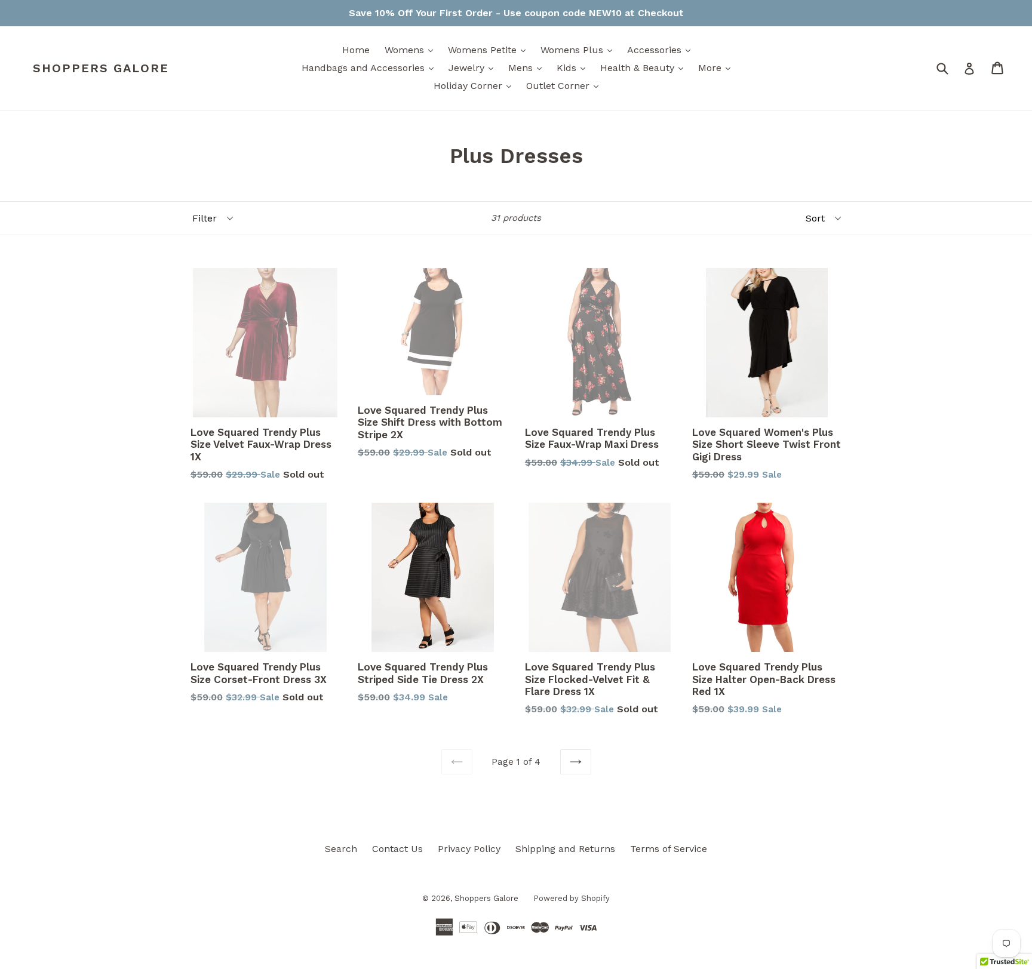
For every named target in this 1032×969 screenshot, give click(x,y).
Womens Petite (490, 50)
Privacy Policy (469, 848)
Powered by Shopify (571, 898)
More (717, 67)
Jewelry (474, 67)
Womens (412, 50)
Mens (528, 67)
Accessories (661, 50)
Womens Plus (579, 50)
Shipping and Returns (565, 848)
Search (341, 848)
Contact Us (397, 848)
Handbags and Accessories (371, 67)
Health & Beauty (644, 67)
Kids (574, 67)
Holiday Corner (475, 85)
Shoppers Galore (101, 68)
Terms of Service (668, 848)
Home (356, 50)
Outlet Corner (565, 85)
